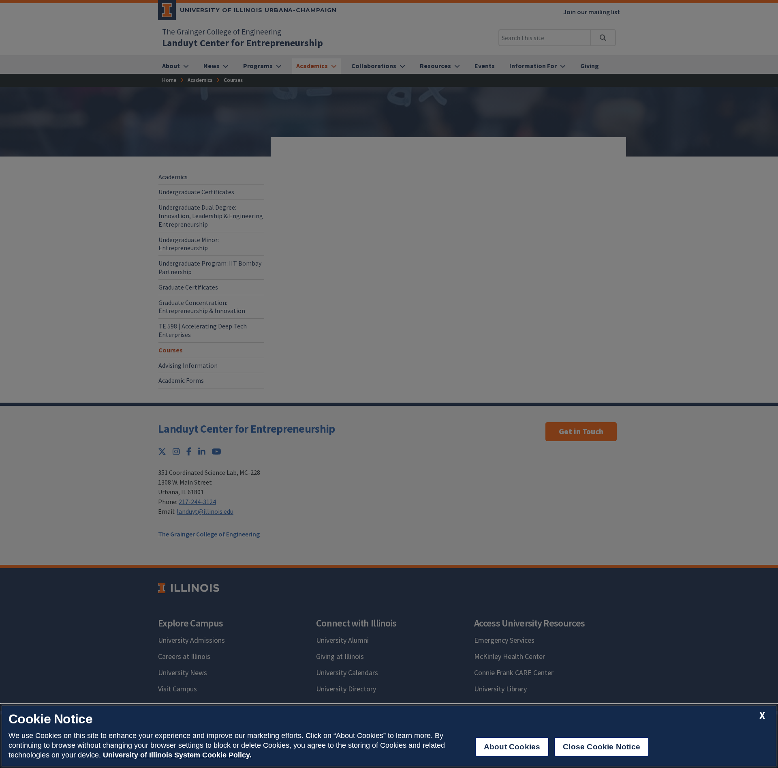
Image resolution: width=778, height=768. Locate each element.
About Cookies (512, 746)
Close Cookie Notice (601, 746)
